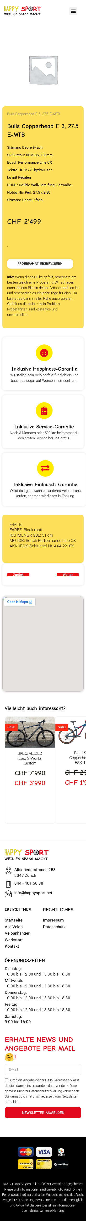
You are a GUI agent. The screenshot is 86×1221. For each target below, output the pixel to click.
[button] (73, 11)
